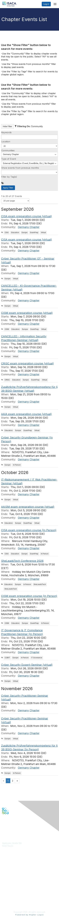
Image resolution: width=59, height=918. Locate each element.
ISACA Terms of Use (11, 898)
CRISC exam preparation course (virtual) (27, 363)
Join (4, 865)
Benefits (5, 868)
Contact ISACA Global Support (16, 875)
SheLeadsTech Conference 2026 (22, 560)
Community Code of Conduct (15, 893)
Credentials (7, 871)
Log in (46, 4)
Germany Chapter (29, 227)
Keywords (6, 132)
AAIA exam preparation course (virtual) (26, 414)
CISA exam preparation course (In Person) (28, 530)
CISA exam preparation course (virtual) (26, 216)
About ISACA (7, 890)
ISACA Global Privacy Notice (15, 901)
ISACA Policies (8, 896)
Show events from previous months (20, 167)
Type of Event (8, 158)
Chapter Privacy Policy (12, 905)
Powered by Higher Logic (29, 915)
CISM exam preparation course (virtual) (27, 312)
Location (5, 141)
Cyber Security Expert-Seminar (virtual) (27, 664)
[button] (29, 146)
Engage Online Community (14, 827)
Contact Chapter (9, 850)
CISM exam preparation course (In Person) (29, 596)
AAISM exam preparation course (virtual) (27, 506)
